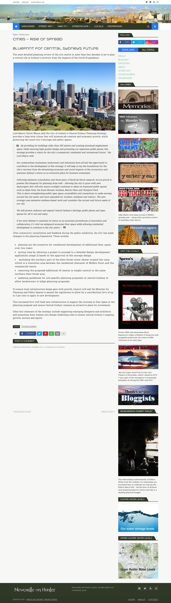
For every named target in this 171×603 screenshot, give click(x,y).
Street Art (124, 70)
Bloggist (123, 59)
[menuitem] (16, 26)
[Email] (57, 333)
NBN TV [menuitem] (62, 26)
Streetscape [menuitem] (80, 26)
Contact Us (37, 2)
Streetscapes (24, 34)
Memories (124, 63)
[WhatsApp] (51, 333)
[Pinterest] (45, 333)
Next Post (107, 411)
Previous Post (22, 411)
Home (16, 2)
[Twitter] (39, 333)
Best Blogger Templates (42, 599)
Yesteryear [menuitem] (114, 26)
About (25, 2)
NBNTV (121, 67)
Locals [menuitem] (98, 26)
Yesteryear (125, 78)
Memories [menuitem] (28, 26)
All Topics (148, 50)
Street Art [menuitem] (45, 26)
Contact (153, 599)
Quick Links (128, 50)
